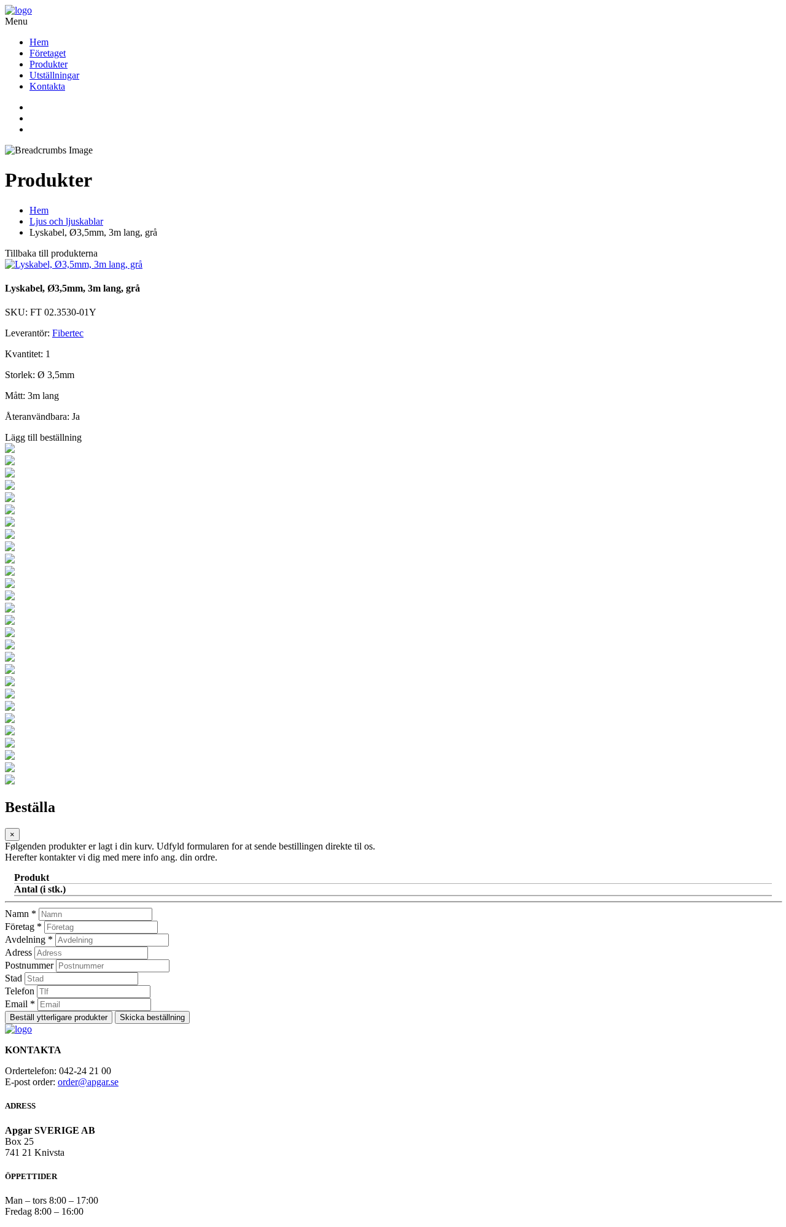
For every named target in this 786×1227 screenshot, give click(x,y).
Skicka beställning (152, 1017)
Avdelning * (29, 939)
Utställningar (54, 75)
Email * (20, 1004)
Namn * (20, 913)
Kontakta (47, 86)
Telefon (19, 991)
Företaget (47, 53)
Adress (18, 952)
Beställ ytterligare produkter (58, 1017)
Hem (39, 42)
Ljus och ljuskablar (66, 221)
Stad (13, 978)
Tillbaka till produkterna (51, 253)
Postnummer (29, 965)
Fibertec (68, 333)
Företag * (23, 926)
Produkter (48, 64)
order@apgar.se (88, 1082)
